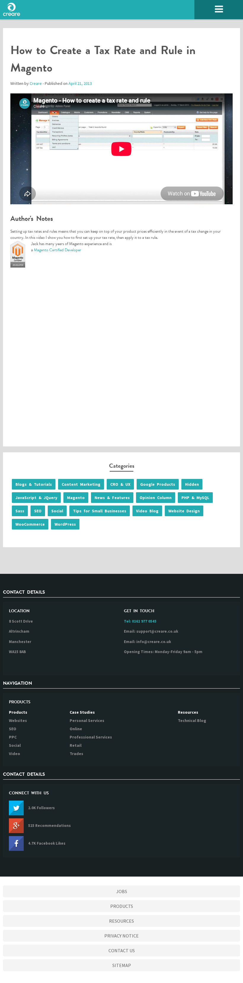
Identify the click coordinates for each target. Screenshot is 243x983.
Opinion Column (156, 497)
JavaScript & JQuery (36, 497)
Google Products (157, 484)
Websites (18, 720)
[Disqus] (121, 359)
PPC (13, 737)
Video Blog (147, 511)
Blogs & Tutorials (33, 484)
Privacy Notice (121, 936)
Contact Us (121, 950)
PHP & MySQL (195, 497)
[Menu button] (218, 9)
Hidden (192, 484)
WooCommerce (30, 524)
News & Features (112, 497)
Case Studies (82, 712)
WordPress (65, 524)
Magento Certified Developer (57, 250)
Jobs (121, 891)
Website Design (184, 511)
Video (14, 753)
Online (76, 728)
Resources (188, 712)
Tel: (140, 621)
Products (18, 712)
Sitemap (121, 965)
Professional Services (91, 737)
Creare (36, 83)
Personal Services (87, 720)
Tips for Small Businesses (99, 511)
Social (57, 511)
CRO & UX (120, 484)
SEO (37, 511)
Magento (76, 497)
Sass (19, 511)
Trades (76, 753)
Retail (75, 745)
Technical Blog (192, 720)
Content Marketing (81, 484)
